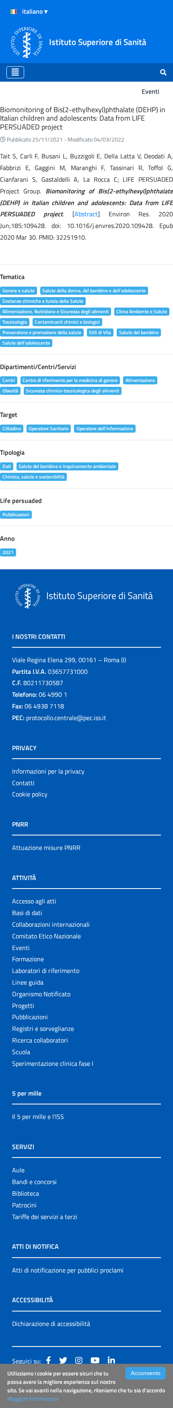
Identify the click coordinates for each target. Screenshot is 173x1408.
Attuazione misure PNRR (46, 847)
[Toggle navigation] (15, 72)
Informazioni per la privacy (48, 771)
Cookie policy (29, 794)
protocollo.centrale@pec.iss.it (66, 717)
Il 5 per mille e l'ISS (38, 1116)
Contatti (23, 783)
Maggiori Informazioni (33, 1398)
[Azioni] (13, 11)
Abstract (86, 214)
